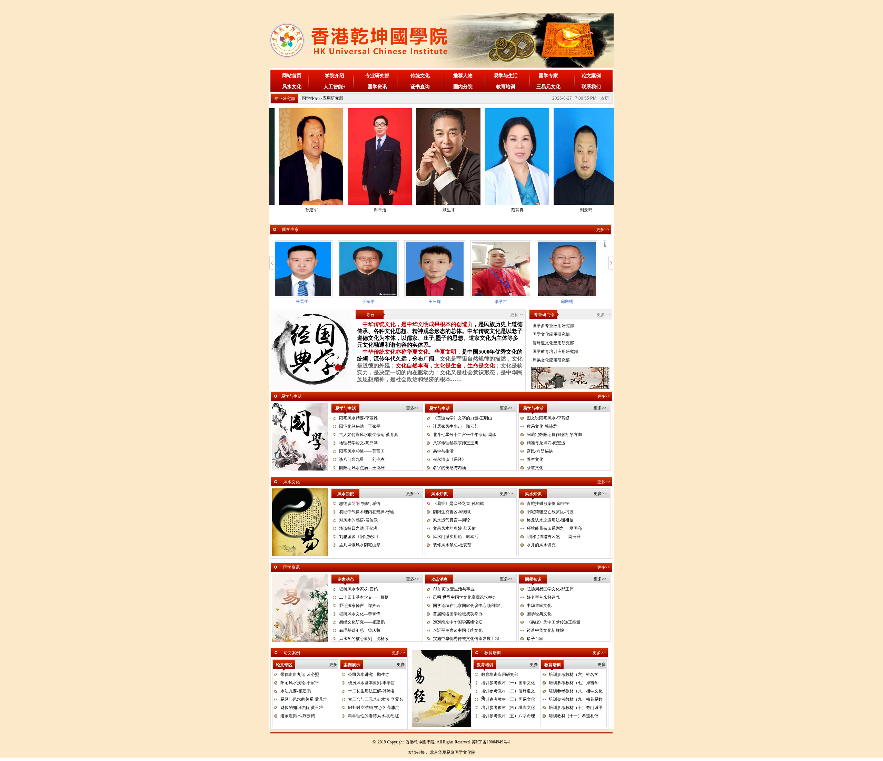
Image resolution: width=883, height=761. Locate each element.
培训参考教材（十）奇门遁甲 (576, 707)
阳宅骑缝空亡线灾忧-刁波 (550, 511)
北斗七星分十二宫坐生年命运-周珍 (464, 434)
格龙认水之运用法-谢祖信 (550, 520)
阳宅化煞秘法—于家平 (359, 426)
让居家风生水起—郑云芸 (455, 426)
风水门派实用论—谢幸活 (455, 536)
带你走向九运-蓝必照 (299, 674)
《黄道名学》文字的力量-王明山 (462, 418)
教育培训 (505, 86)
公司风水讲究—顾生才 (368, 674)
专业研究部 (377, 75)
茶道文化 (535, 467)
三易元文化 (548, 86)
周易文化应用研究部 (551, 360)
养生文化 (535, 459)
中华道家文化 (539, 605)
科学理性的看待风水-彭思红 (373, 715)
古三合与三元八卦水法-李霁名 (375, 699)
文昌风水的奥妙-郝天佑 (454, 528)
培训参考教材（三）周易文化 (508, 699)
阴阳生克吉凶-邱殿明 (452, 511)
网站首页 (291, 75)
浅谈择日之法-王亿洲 (358, 528)
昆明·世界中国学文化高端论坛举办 (464, 597)
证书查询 (420, 86)
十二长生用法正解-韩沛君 (371, 691)
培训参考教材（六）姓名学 (573, 674)
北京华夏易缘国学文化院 (452, 752)
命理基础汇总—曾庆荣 (359, 630)
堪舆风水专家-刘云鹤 (358, 589)
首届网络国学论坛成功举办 (458, 613)
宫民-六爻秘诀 (540, 451)
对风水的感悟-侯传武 (358, 520)
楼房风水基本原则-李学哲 (371, 682)
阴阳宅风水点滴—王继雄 (362, 467)
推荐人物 (463, 75)
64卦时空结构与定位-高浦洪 (373, 707)
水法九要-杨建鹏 (295, 691)
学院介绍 (334, 75)
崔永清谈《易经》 (449, 459)
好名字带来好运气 (543, 597)
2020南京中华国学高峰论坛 (458, 622)
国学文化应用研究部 (551, 334)
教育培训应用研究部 (499, 674)
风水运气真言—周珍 (451, 520)
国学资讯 (377, 86)
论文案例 (591, 75)
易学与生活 (506, 75)
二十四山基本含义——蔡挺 (364, 597)
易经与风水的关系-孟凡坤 (303, 699)
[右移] (611, 262)
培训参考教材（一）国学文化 (508, 682)
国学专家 (548, 75)
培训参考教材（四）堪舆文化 (508, 707)
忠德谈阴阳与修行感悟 (359, 503)
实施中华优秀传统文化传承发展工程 (466, 638)
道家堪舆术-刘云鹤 (297, 715)
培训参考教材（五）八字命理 (508, 715)
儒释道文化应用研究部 (553, 343)
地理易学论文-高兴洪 (358, 442)
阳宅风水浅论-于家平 (299, 682)
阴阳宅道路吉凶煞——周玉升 (554, 536)
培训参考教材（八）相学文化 (576, 691)
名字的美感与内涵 (449, 467)
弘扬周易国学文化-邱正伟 (550, 589)
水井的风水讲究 (541, 544)
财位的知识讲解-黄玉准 (301, 707)
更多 (333, 664)
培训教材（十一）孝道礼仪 (573, 715)
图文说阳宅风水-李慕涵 (548, 418)
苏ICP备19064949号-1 (491, 742)
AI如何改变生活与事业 (454, 589)
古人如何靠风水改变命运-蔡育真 (368, 434)
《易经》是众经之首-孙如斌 (458, 503)
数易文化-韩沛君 (542, 426)
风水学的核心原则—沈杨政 (364, 638)
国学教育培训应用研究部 (555, 351)
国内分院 (463, 86)
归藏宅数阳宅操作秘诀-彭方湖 (554, 434)
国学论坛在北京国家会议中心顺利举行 (468, 605)
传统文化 (420, 75)
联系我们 (591, 86)
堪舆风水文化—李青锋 (359, 613)
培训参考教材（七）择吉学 (573, 682)
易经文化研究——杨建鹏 (362, 622)
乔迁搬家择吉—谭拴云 (359, 605)
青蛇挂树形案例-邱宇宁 (548, 503)
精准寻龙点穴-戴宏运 (546, 442)
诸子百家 (535, 638)
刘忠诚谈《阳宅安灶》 (359, 536)
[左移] (272, 262)
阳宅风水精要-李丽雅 (358, 418)
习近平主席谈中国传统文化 (458, 630)
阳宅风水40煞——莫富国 (362, 451)
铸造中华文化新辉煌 (545, 630)
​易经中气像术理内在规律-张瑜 (366, 511)
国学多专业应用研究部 (322, 98)
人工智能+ (335, 86)
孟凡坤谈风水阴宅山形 (359, 544)
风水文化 (291, 86)
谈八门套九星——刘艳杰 (362, 459)
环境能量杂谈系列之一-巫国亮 (554, 528)
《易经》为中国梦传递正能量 (554, 622)
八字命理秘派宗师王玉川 (455, 442)
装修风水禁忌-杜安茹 (452, 544)
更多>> (602, 229)
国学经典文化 (539, 613)
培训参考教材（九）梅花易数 (576, 699)
